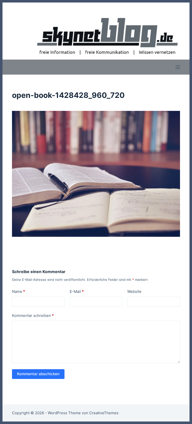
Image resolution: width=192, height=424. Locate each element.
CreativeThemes (103, 412)
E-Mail (77, 291)
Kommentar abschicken (38, 373)
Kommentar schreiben (33, 315)
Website (134, 291)
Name (18, 291)
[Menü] (178, 67)
